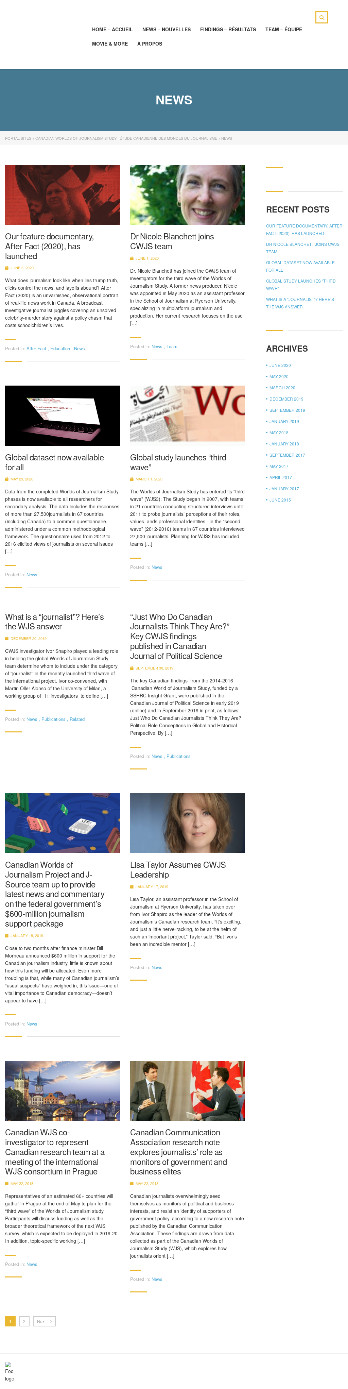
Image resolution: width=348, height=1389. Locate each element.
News (79, 348)
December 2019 (286, 399)
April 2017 (280, 477)
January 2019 (284, 421)
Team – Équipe (283, 29)
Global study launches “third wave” (178, 462)
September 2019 (287, 410)
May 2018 (279, 432)
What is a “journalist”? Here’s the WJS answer (54, 621)
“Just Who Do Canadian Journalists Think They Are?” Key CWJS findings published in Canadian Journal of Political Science (179, 636)
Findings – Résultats (228, 29)
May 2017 (279, 466)
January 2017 (284, 488)
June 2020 (280, 365)
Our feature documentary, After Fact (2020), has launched (49, 245)
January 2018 (284, 443)
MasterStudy (60, 1365)
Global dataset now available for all (54, 462)
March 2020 (282, 387)
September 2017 (287, 455)
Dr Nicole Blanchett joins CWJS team (172, 241)
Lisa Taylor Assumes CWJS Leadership (178, 869)
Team (172, 346)
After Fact (36, 348)
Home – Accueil (112, 29)
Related (77, 719)
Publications (53, 719)
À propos (149, 43)
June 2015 (280, 500)
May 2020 (279, 376)
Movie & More (110, 43)
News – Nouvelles (166, 29)
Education (60, 348)
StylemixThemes (149, 1365)
